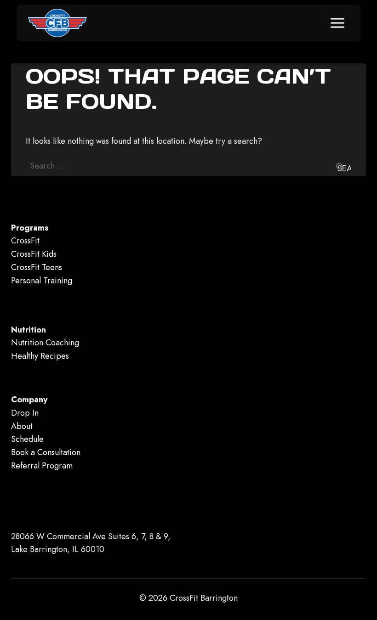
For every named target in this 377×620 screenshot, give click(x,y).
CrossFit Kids (34, 254)
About (22, 426)
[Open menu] (337, 23)
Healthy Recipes (40, 356)
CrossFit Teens (36, 267)
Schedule (27, 439)
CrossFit (25, 241)
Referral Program (42, 466)
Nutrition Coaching (45, 343)
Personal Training (41, 281)
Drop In (25, 413)
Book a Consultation (45, 452)
